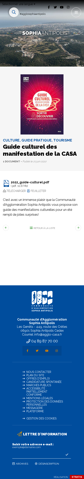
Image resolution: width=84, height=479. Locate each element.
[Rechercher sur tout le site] (14, 12)
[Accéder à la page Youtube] (61, 7)
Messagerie (34, 408)
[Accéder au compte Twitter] (55, 7)
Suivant (78, 228)
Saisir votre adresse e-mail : (33, 446)
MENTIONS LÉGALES (39, 398)
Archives (22, 463)
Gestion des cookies (41, 418)
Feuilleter (38, 190)
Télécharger (16, 190)
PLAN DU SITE (35, 375)
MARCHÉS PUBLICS (38, 385)
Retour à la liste (44, 228)
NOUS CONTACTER (38, 372)
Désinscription (48, 463)
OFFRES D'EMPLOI (38, 378)
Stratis (77, 477)
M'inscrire (67, 455)
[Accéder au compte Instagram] (68, 7)
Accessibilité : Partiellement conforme (36, 391)
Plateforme (35, 411)
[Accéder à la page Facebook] (49, 7)
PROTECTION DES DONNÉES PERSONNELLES (44, 403)
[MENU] (76, 12)
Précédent (6, 228)
